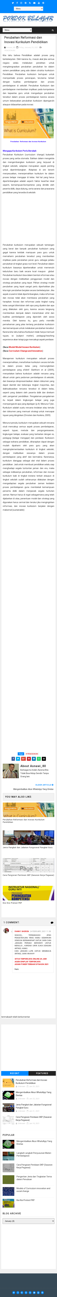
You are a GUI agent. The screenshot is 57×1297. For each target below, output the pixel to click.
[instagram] (21, 3)
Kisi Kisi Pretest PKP (12, 903)
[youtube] (38, 3)
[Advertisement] (28, 218)
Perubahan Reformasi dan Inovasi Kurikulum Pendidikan (24, 821)
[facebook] (17, 3)
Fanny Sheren (22, 931)
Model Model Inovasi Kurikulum (24, 347)
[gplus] (21, 1292)
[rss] (29, 3)
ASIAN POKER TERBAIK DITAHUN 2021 (32, 964)
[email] (34, 3)
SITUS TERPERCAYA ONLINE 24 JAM (31, 959)
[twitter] (13, 3)
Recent (14, 1073)
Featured (42, 1073)
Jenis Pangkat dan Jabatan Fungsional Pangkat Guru (28, 848)
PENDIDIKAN (10, 50)
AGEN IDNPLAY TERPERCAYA (27, 962)
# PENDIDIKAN (32, 754)
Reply (17, 969)
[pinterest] (25, 3)
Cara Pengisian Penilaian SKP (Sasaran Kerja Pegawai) (28, 875)
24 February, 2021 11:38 (40, 931)
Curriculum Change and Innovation (25, 351)
